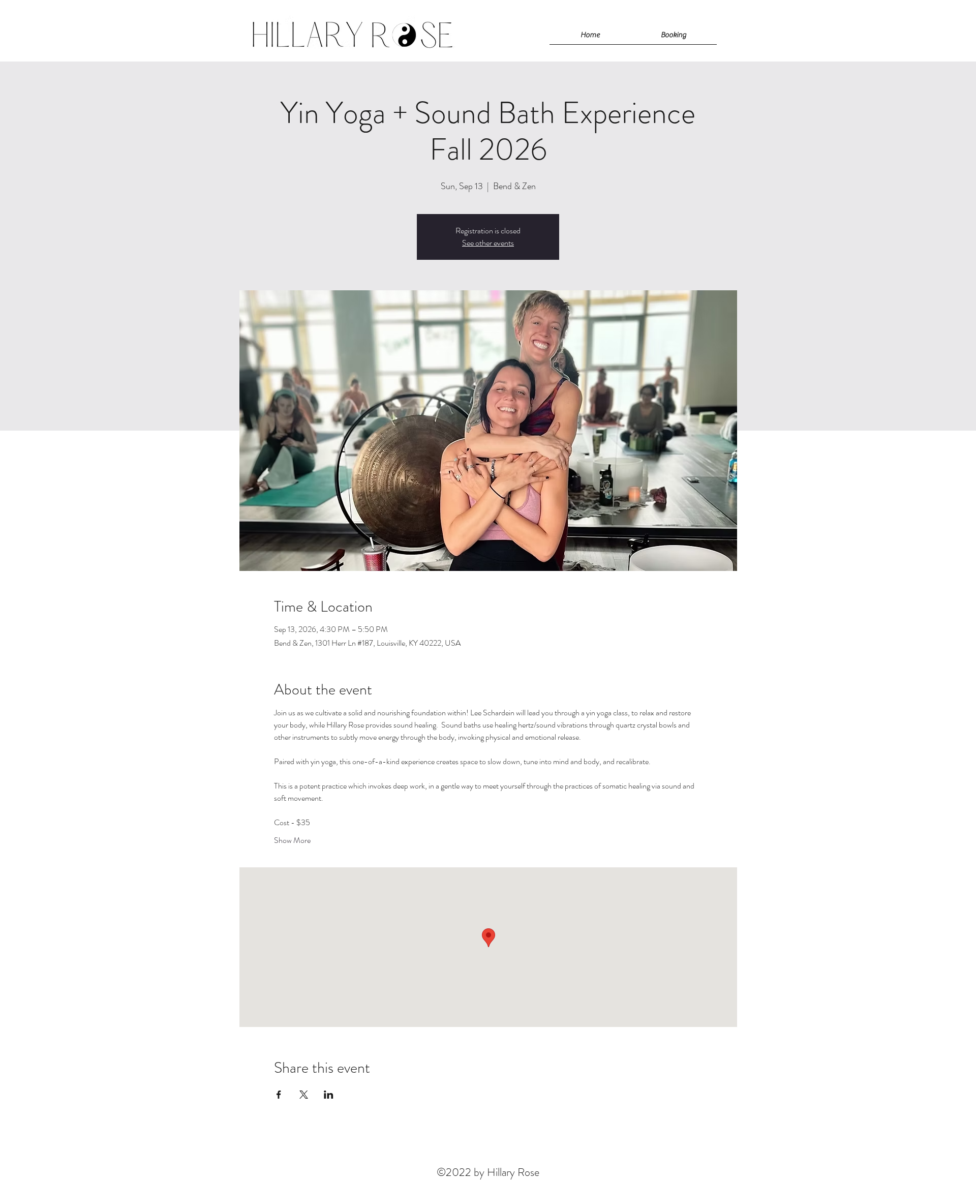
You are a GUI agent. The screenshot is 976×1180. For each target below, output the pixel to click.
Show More (292, 840)
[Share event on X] (304, 1095)
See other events (488, 243)
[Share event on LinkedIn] (328, 1095)
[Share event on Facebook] (279, 1095)
